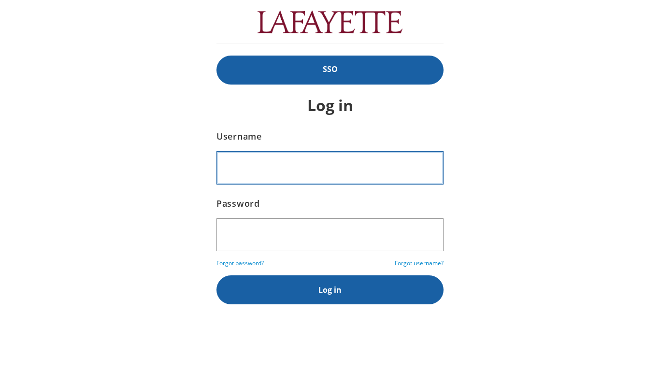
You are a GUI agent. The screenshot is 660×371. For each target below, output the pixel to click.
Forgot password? (240, 263)
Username (239, 136)
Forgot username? (419, 263)
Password (238, 203)
